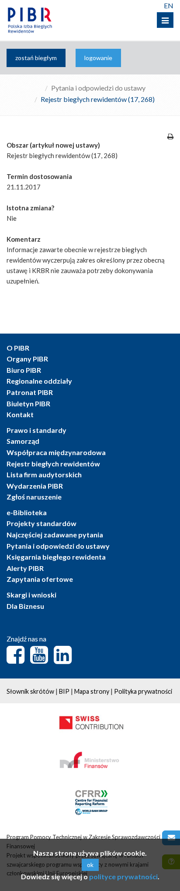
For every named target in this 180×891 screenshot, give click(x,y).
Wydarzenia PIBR (35, 486)
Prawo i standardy (36, 430)
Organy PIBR (27, 358)
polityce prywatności (123, 876)
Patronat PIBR (30, 392)
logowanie (98, 57)
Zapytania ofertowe (40, 579)
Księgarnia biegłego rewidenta (56, 557)
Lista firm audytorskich (44, 474)
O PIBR (18, 348)
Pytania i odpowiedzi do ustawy (98, 88)
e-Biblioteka (27, 512)
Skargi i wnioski (31, 595)
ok (90, 864)
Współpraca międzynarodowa (56, 452)
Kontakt (20, 414)
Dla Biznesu (25, 606)
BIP (64, 691)
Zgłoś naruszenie (34, 497)
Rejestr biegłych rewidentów (53, 463)
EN (168, 5)
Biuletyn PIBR (28, 403)
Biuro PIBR (24, 370)
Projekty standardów (41, 523)
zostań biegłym (36, 57)
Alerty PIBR (25, 568)
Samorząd (23, 441)
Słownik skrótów (30, 691)
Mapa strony (91, 691)
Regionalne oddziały (39, 381)
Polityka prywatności (143, 691)
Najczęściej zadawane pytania (55, 534)
